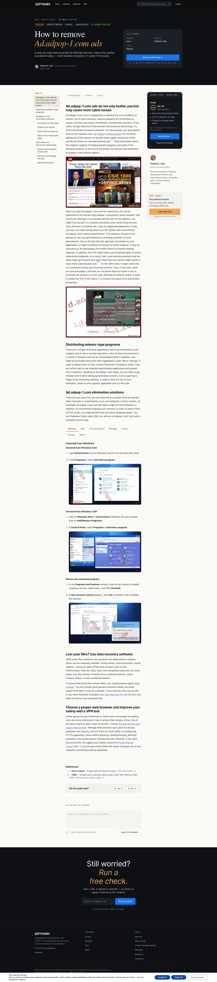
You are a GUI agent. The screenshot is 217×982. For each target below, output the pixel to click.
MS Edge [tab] (113, 429)
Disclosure (139, 954)
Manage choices (197, 977)
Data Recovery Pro (114, 694)
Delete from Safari (45, 163)
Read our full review (165, 143)
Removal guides (49, 20)
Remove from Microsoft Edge (47, 136)
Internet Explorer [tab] (96, 429)
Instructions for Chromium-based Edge (46, 143)
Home (37, 20)
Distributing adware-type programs (47, 110)
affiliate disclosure (76, 972)
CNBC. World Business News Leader (85, 777)
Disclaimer (139, 950)
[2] (98, 262)
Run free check (125, 901)
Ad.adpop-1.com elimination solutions (45, 117)
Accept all (162, 977)
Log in (178, 4)
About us (138, 937)
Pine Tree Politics (125, 771)
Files (85, 4)
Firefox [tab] (124, 429)
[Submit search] (138, 4)
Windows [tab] (72, 429)
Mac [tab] (83, 429)
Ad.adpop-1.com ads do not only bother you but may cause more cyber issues (46, 101)
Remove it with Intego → (153, 57)
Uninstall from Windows (48, 123)
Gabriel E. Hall (46, 66)
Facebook (38, 952)
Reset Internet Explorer (47, 131)
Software (76, 4)
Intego (101, 134)
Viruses (88, 937)
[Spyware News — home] (42, 4)
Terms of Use (140, 941)
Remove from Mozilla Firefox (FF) (46, 150)
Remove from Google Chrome (46, 157)
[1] (112, 140)
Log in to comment (129, 832)
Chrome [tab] (71, 435)
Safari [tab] (82, 435)
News (57, 4)
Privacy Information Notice (145, 945)
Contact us (139, 959)
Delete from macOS (46, 127)
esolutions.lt (51, 948)
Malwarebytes (114, 134)
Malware (66, 4)
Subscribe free (165, 211)
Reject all (178, 977)
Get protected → (165, 136)
